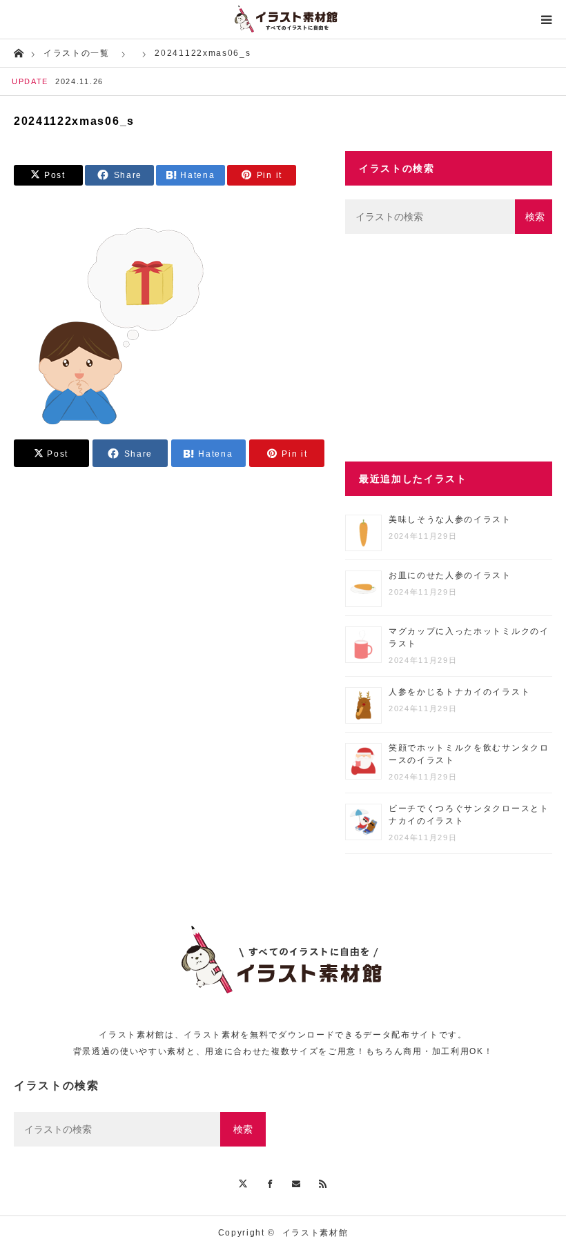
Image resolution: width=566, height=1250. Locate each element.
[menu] (546, 19)
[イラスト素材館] (283, 19)
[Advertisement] (448, 347)
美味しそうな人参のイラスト (450, 519)
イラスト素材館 (315, 1233)
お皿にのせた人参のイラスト (450, 575)
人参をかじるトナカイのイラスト (459, 692)
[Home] (18, 52)
